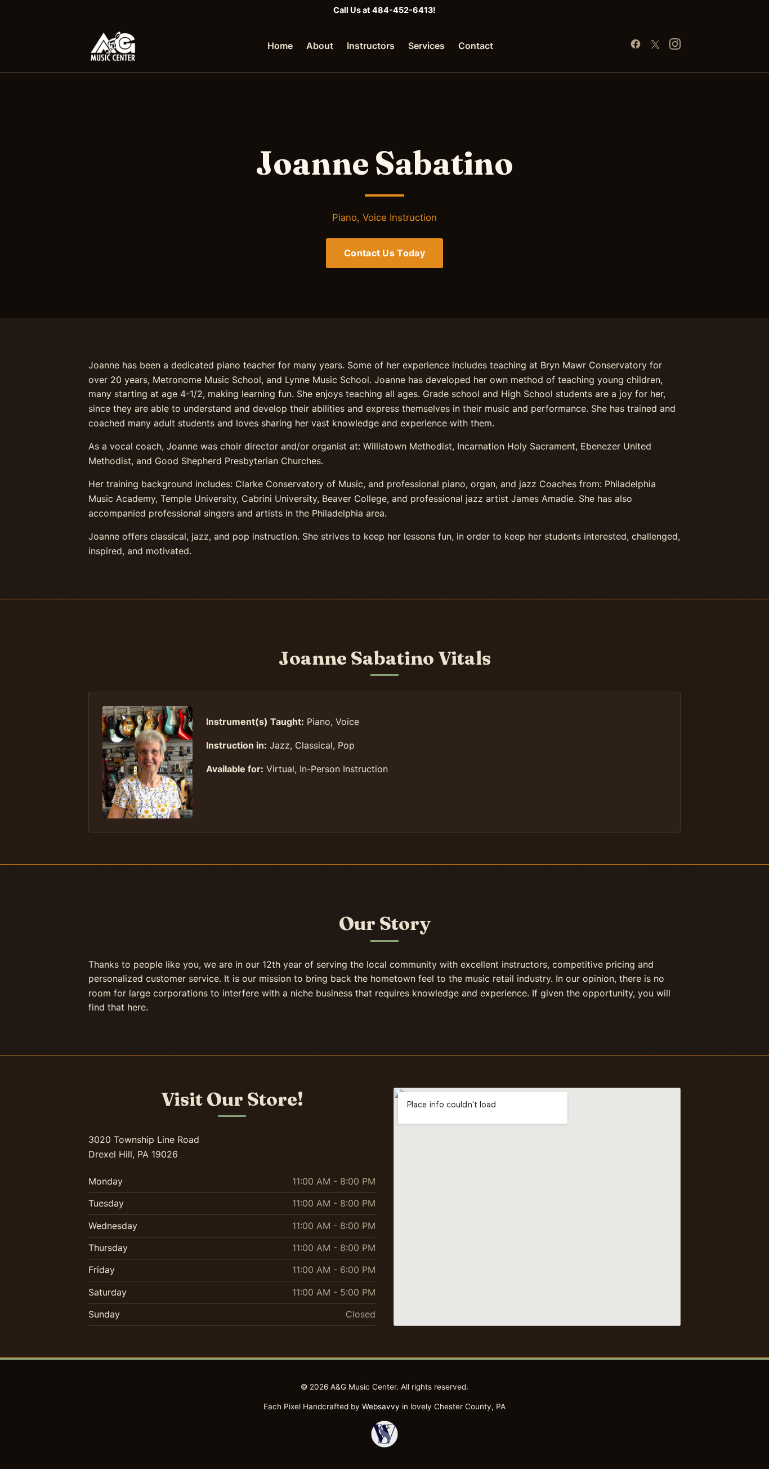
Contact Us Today (384, 253)
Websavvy (381, 1406)
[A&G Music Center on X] (656, 46)
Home (280, 45)
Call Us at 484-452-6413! (384, 10)
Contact (475, 45)
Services (426, 45)
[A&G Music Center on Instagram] (675, 46)
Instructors (371, 45)
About (319, 45)
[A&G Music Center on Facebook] (636, 46)
